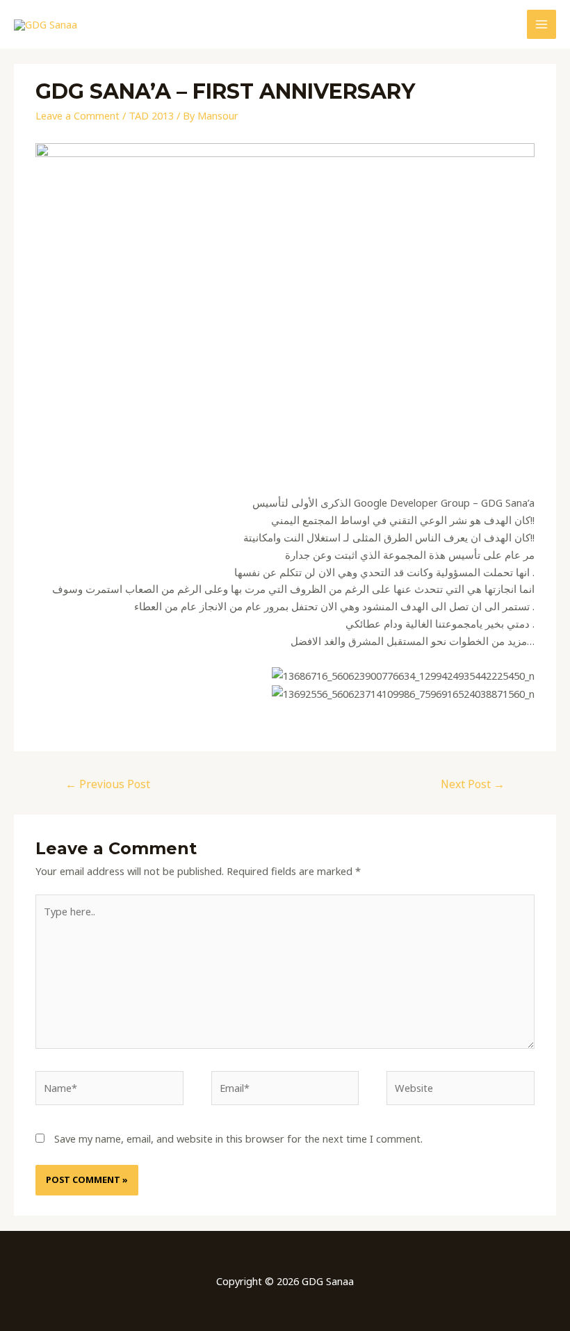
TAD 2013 (151, 115)
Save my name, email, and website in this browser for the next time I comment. (238, 1138)
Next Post (473, 784)
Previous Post (107, 784)
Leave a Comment (77, 115)
